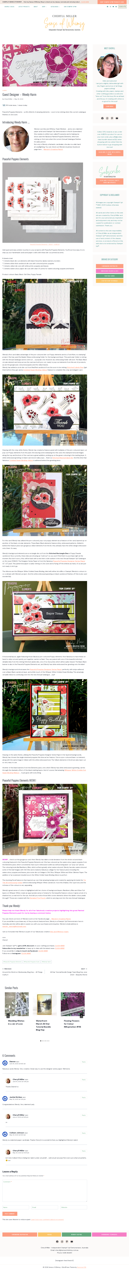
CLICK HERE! (60, 946)
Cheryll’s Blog (9, 6)
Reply (84, 1062)
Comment (7, 1182)
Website (64, 1207)
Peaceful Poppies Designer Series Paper (69, 561)
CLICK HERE (85, 2)
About (36, 6)
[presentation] (17, 1004)
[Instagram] (110, 6)
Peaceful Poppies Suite (31, 962)
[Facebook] (107, 6)
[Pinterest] (116, 6)
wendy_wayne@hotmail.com (14, 926)
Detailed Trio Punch (38, 898)
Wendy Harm (46, 962)
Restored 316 (81, 1267)
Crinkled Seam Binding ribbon (35, 370)
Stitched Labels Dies (75, 367)
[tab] (40, 1040)
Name (5, 1207)
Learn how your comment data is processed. (47, 1219)
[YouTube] (113, 6)
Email (34, 1207)
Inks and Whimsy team (59, 932)
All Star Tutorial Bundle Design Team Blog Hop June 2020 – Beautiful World (68, 972)
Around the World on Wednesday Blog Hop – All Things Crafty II (22, 972)
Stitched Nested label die (62, 458)
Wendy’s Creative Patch (53, 149)
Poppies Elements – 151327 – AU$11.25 (47, 244)
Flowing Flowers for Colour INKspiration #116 (72, 1024)
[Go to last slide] (8, 1015)
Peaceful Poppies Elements (12, 962)
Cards (4, 90)
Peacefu (32, 244)
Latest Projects (24, 6)
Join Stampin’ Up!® (70, 6)
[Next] (81, 1015)
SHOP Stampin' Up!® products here (112, 2)
